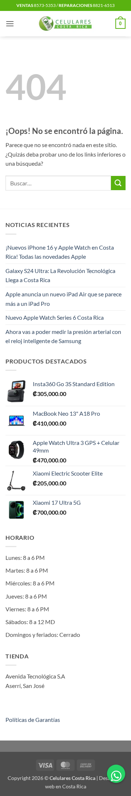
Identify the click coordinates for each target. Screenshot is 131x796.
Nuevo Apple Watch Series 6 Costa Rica (54, 317)
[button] (9, 23)
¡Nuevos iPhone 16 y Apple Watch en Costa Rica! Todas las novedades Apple (59, 252)
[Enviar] (118, 183)
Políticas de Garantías (32, 719)
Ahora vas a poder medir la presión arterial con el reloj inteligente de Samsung (63, 336)
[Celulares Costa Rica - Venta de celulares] (65, 24)
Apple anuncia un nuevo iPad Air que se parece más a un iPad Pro (63, 299)
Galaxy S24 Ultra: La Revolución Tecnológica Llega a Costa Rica (60, 275)
